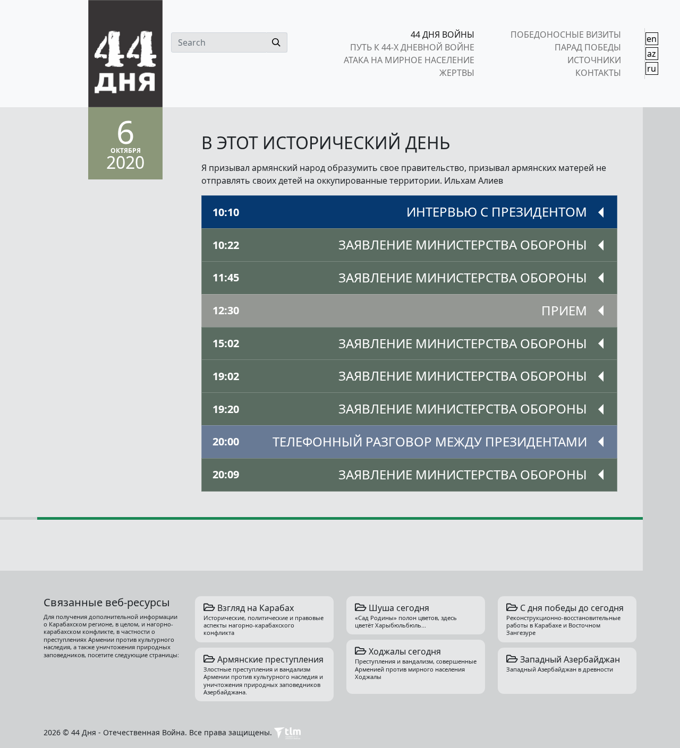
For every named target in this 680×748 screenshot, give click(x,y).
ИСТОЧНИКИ (593, 60)
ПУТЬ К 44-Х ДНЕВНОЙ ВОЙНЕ (412, 47)
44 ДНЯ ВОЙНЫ (442, 34)
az (651, 53)
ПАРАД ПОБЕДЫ (587, 47)
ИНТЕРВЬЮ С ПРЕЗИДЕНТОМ (399, 211)
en (652, 39)
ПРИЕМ (399, 310)
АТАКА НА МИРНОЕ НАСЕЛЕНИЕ (409, 60)
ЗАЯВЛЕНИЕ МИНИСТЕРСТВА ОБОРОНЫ (399, 244)
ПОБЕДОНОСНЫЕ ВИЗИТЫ (565, 34)
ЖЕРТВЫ (456, 73)
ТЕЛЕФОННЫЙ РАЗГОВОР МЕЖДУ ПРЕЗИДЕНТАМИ (399, 441)
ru (651, 68)
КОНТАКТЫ (597, 73)
